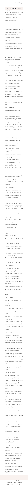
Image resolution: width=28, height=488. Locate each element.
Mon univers (12, 481)
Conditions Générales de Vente (14, 482)
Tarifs (17, 481)
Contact (19, 484)
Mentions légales (12, 484)
